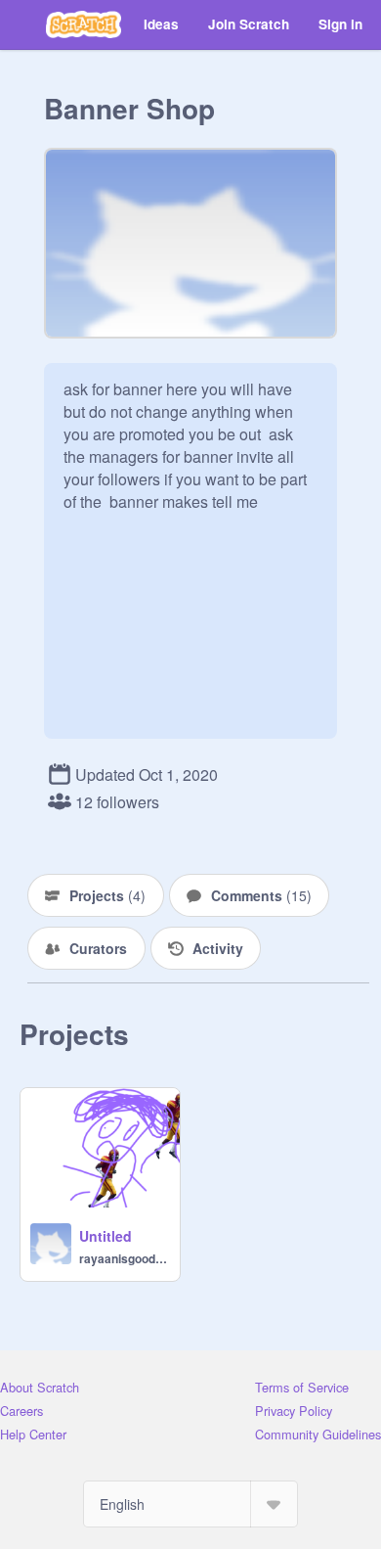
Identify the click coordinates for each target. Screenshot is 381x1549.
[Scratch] (83, 24)
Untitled (105, 1236)
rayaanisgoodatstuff (123, 1258)
